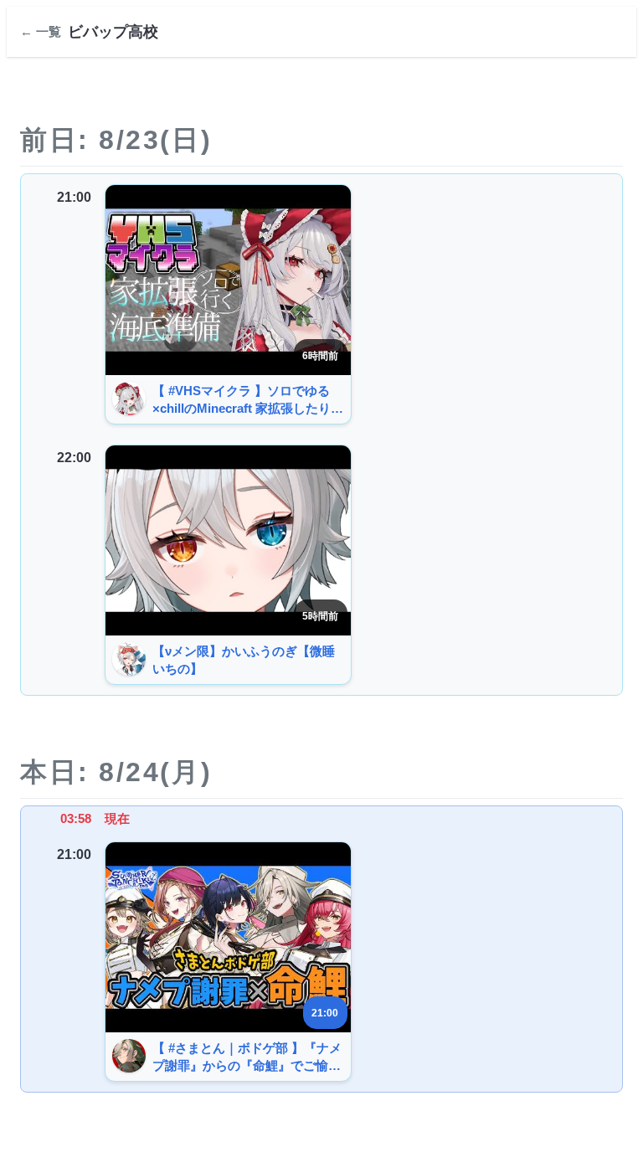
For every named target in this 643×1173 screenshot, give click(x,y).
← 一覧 (40, 31)
